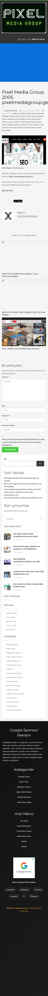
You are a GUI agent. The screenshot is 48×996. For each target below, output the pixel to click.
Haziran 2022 (11, 625)
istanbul (22, 119)
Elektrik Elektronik (35, 116)
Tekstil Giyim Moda (13, 710)
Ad (4, 406)
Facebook (10, 890)
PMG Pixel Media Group (17, 908)
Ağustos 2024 (11, 613)
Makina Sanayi (25, 122)
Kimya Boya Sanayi (33, 119)
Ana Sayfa (24, 821)
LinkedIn (13, 896)
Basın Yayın (30, 113)
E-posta (6, 415)
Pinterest (34, 896)
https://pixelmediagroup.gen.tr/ (21, 176)
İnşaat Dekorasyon (10, 119)
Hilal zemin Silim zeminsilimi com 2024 (20, 348)
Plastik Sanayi (29, 128)
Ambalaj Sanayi (19, 113)
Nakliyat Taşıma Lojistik (30, 125)
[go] (41, 519)
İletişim (24, 846)
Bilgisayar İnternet (13, 653)
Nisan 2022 (10, 629)
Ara (5, 459)
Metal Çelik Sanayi (13, 685)
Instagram (24, 890)
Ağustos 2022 (11, 621)
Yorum (5, 377)
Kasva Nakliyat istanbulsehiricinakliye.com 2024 (22, 489)
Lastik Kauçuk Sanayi (10, 122)
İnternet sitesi (8, 425)
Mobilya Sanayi (14, 125)
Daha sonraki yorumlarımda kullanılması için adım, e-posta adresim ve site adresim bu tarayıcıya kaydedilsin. (23, 442)
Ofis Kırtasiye (11, 698)
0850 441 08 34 (38, 39)
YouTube (38, 890)
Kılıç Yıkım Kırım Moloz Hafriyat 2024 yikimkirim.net (23, 498)
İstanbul (24, 841)
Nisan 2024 (10, 617)
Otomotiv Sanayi (16, 128)
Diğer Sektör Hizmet (18, 116)
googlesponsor (11, 111)
